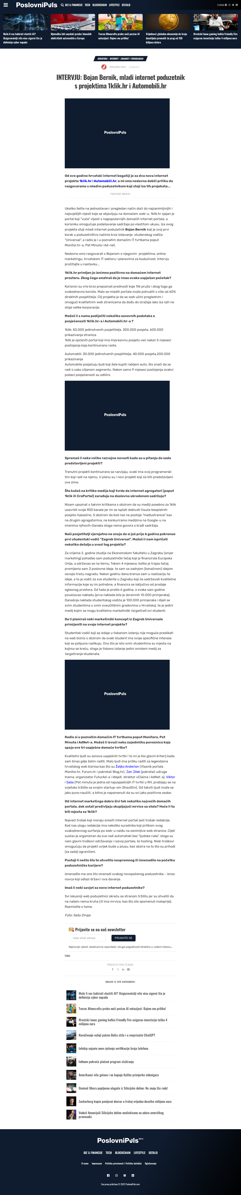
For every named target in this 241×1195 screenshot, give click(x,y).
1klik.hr (85, 181)
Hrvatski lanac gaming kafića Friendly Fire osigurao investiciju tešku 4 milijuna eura (215, 36)
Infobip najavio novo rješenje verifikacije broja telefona (113, 1048)
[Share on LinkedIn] (123, 969)
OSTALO (126, 5)
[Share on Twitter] (117, 969)
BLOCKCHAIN (99, 5)
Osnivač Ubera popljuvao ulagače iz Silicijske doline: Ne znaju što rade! (123, 1088)
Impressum (97, 1163)
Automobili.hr (105, 181)
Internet (114, 58)
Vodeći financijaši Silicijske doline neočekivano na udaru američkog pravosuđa (121, 1114)
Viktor (170, 777)
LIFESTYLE (114, 5)
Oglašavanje (150, 1163)
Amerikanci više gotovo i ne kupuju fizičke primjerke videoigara (119, 1074)
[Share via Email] (128, 969)
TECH (87, 5)
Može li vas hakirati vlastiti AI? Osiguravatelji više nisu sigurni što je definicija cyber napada (22, 38)
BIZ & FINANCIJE (73, 5)
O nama (220, 5)
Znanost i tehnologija (132, 58)
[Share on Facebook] (112, 969)
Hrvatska (102, 58)
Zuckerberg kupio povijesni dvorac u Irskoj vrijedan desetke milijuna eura (125, 1101)
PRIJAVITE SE (123, 938)
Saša (70, 782)
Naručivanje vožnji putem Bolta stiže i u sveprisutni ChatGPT (117, 1035)
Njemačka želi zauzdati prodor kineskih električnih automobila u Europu (71, 36)
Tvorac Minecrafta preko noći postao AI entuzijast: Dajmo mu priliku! (119, 36)
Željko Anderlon (127, 766)
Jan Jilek (133, 772)
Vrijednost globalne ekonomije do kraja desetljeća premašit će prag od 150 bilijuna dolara (166, 38)
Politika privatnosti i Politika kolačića (123, 1163)
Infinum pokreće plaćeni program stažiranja (106, 1061)
